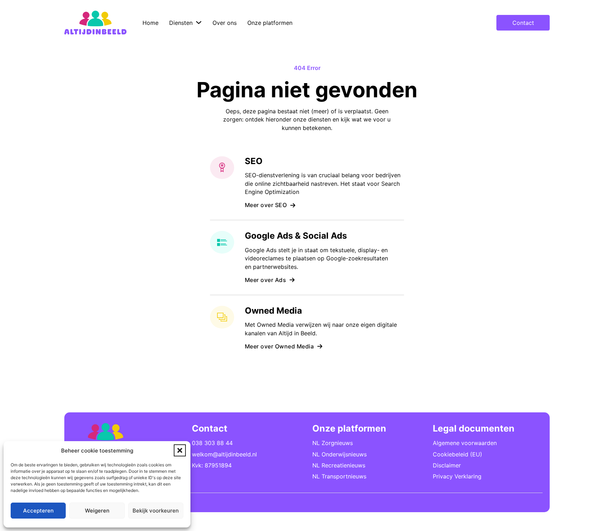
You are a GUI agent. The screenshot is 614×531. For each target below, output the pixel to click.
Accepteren (38, 510)
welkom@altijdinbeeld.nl (224, 454)
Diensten (181, 23)
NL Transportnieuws (339, 476)
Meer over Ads (265, 279)
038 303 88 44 (212, 442)
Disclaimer (447, 465)
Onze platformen (269, 23)
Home (150, 23)
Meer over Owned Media (279, 346)
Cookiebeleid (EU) (457, 454)
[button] (179, 450)
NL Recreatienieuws (338, 465)
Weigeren (97, 510)
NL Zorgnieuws (332, 442)
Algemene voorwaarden (465, 442)
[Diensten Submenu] (198, 22)
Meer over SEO (266, 204)
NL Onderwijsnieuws (339, 454)
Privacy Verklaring (457, 476)
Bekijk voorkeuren (156, 510)
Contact (523, 22)
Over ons (224, 23)
